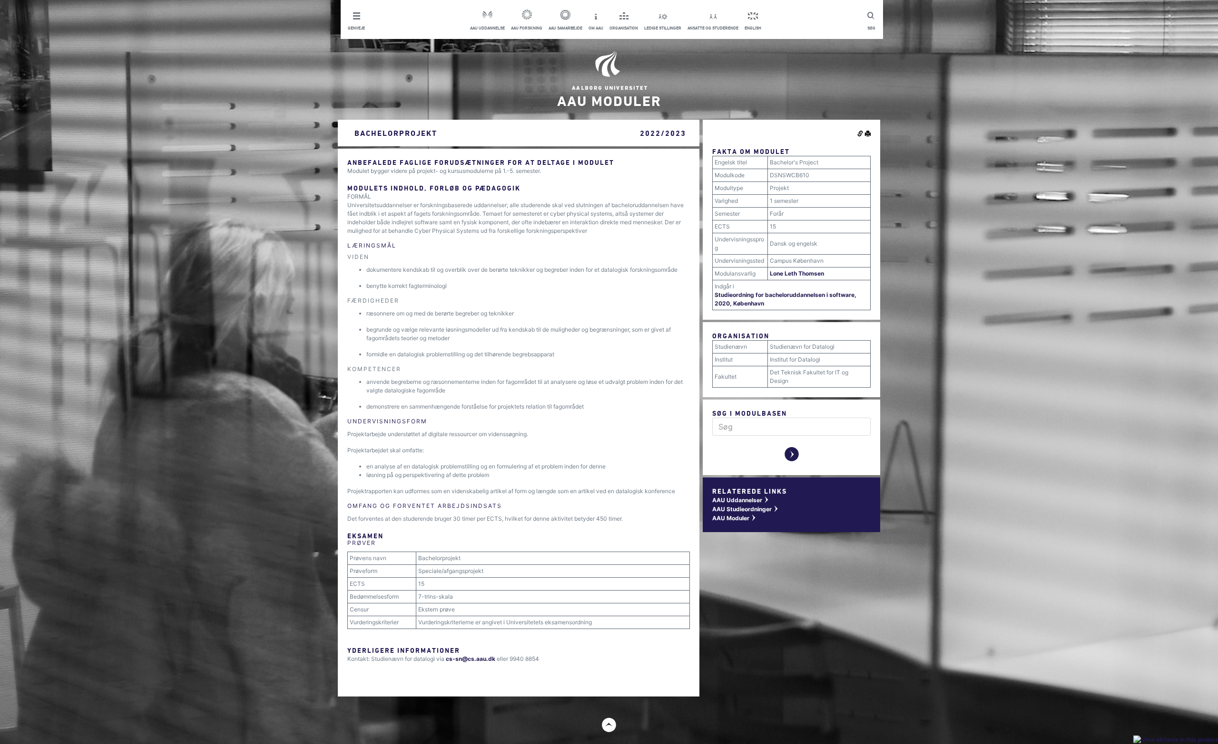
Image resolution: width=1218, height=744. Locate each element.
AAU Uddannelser (740, 500)
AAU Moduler (734, 518)
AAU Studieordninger (745, 509)
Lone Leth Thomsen (797, 273)
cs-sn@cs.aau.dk (470, 658)
